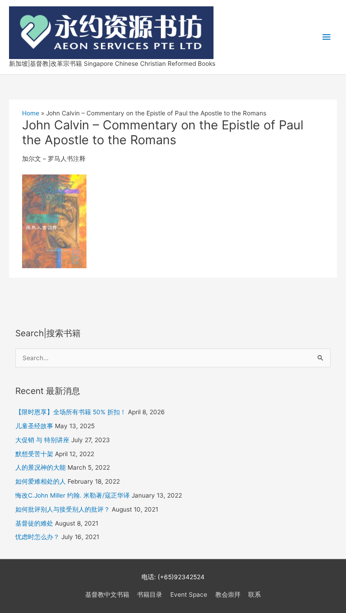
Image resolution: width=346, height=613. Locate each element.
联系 (254, 594)
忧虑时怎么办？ (37, 536)
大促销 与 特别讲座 (42, 440)
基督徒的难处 (34, 523)
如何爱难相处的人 (40, 481)
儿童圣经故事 (34, 426)
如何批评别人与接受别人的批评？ (62, 509)
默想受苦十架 (34, 453)
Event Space (188, 594)
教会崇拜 (228, 594)
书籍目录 (149, 594)
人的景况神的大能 (40, 467)
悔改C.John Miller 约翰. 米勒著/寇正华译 (72, 495)
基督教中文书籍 (107, 594)
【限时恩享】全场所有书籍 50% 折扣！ (70, 412)
